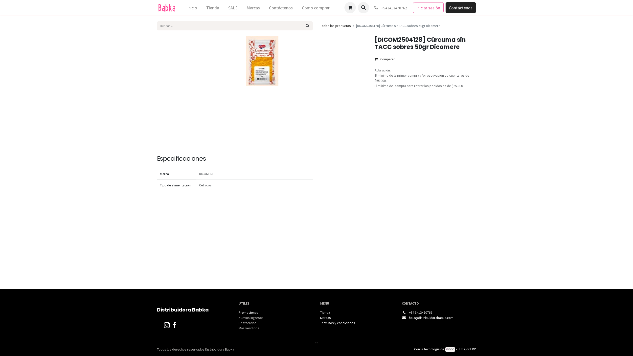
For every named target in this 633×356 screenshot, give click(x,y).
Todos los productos (335, 25)
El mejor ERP (467, 349)
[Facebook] (175, 326)
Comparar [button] (387, 59)
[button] (363, 7)
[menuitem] (192, 7)
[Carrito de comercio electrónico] (350, 7)
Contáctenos (461, 8)
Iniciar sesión (428, 8)
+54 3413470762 (420, 312)
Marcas (325, 317)
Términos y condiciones (338, 323)
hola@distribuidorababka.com (431, 317)
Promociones (248, 312)
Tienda (325, 312)
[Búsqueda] (308, 25)
